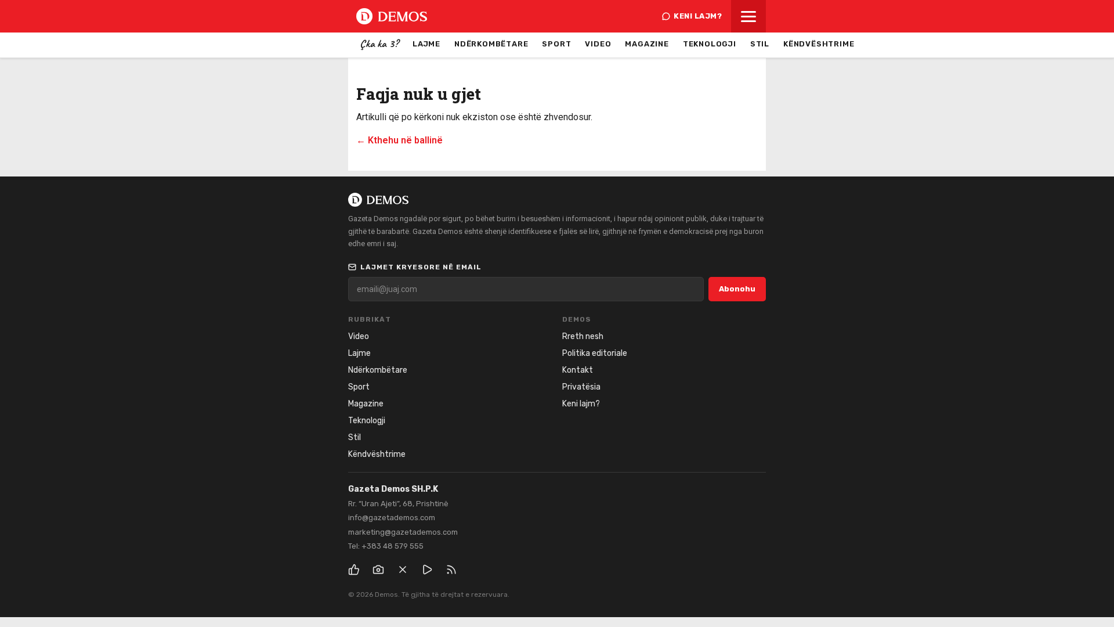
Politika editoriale (594, 353)
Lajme (426, 43)
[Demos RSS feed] (451, 569)
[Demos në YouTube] (427, 569)
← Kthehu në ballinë (399, 140)
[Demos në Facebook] (354, 569)
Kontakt (577, 370)
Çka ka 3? (379, 44)
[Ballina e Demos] (391, 16)
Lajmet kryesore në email (421, 267)
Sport (556, 43)
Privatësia (581, 387)
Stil (759, 43)
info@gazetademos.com (391, 517)
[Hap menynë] (748, 16)
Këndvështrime (818, 43)
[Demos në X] (402, 569)
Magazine (646, 43)
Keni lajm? (698, 16)
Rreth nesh (582, 336)
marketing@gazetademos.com (403, 532)
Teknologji (709, 43)
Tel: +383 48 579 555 (386, 546)
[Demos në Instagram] (378, 569)
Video (598, 43)
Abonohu (737, 288)
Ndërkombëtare (491, 43)
